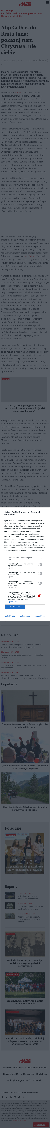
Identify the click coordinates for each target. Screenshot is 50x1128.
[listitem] (25, 558)
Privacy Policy (39, 616)
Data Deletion (10, 616)
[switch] (40, 564)
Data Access (25, 616)
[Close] (45, 512)
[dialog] (25, 564)
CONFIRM (15, 607)
